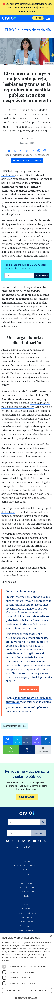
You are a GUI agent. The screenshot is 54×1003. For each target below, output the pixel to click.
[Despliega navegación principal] (48, 18)
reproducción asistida (27, 160)
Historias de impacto (27, 913)
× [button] (51, 936)
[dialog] (27, 968)
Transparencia (27, 891)
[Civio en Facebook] (13, 841)
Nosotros (27, 908)
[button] (27, 998)
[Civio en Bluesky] (7, 841)
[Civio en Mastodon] (23, 840)
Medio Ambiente (27, 887)
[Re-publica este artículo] (45, 150)
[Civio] (9, 18)
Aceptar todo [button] (14, 990)
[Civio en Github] (39, 840)
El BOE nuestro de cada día (27, 865)
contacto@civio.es (28, 847)
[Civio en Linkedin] (29, 841)
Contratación (27, 882)
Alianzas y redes (26, 930)
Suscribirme (42, 275)
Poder (27, 896)
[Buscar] (43, 822)
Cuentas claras (27, 926)
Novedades (27, 917)
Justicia (26, 878)
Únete (38, 18)
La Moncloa (48, 64)
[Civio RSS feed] (45, 841)
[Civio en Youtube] (34, 840)
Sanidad (27, 874)
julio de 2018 (12, 462)
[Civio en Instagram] (18, 841)
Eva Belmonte (27, 139)
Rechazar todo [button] (39, 990)
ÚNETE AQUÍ (29, 689)
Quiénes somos (27, 921)
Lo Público (27, 869)
